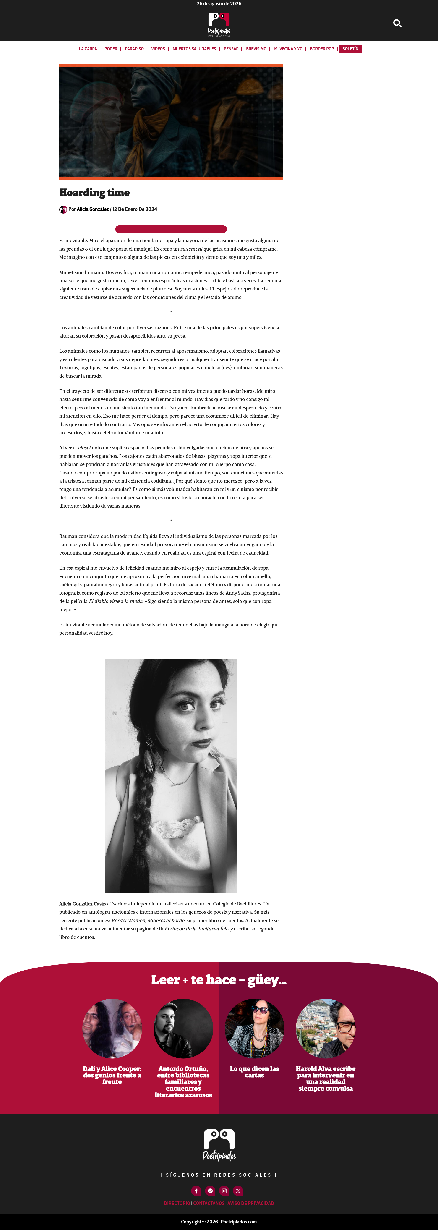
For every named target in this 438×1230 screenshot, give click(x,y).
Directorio (177, 1203)
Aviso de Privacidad (250, 1203)
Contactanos (208, 1203)
